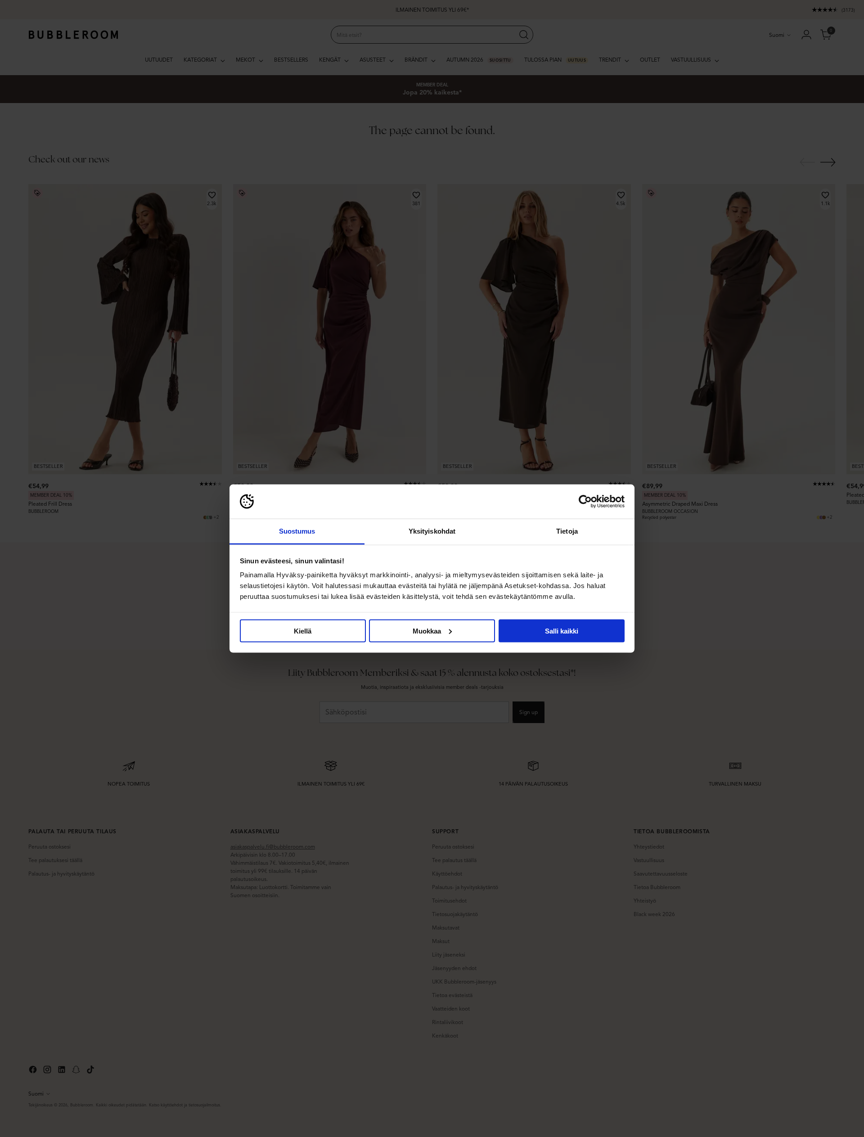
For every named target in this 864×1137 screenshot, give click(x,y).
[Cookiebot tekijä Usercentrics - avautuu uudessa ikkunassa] (585, 501)
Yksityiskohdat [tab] (432, 531)
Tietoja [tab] (567, 531)
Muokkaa (427, 630)
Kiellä (302, 630)
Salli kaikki (561, 630)
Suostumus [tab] (297, 531)
